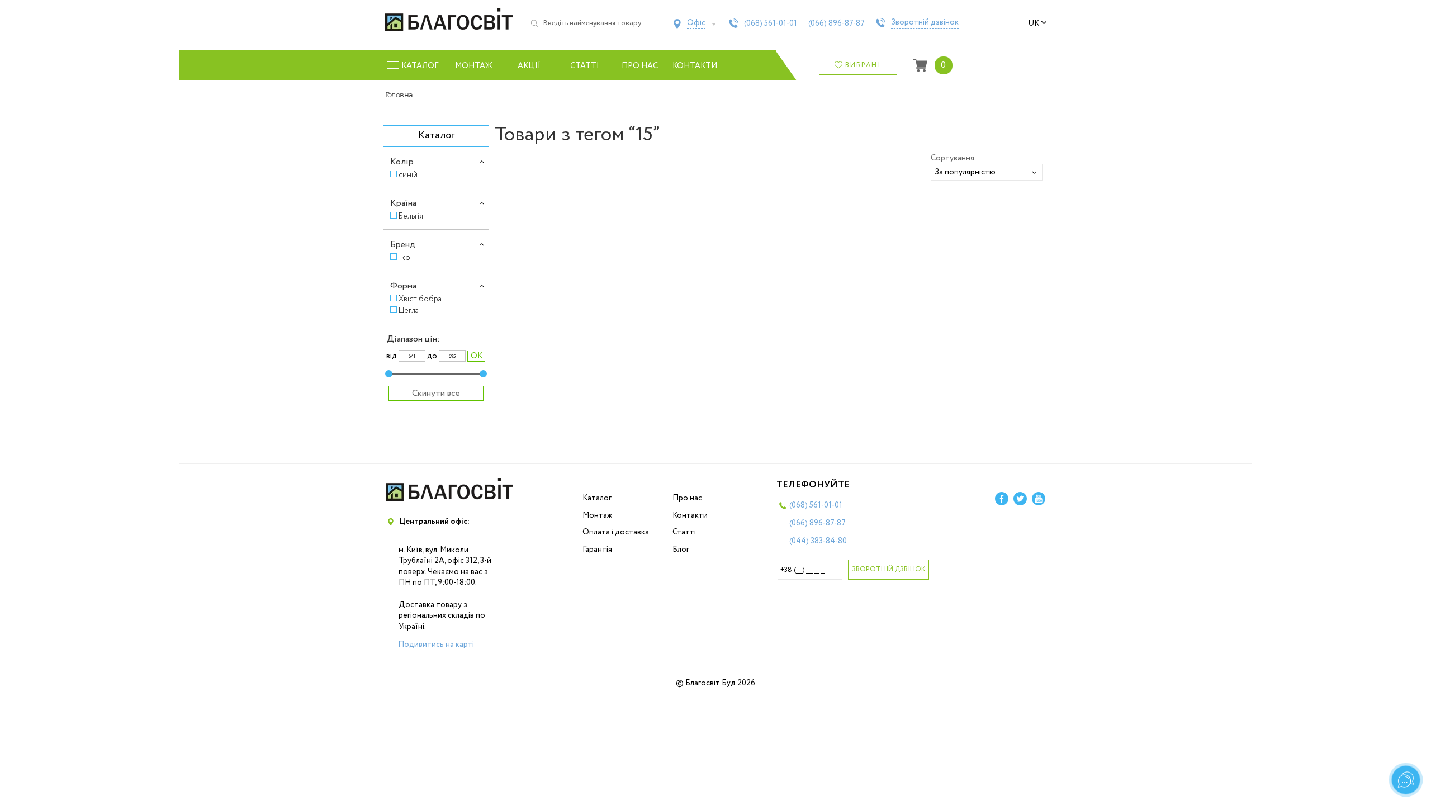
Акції (529, 66)
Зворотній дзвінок (925, 23)
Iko (404, 257)
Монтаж (473, 66)
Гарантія (597, 549)
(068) (770, 23)
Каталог (597, 498)
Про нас (640, 66)
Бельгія (411, 216)
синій (408, 175)
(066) (836, 23)
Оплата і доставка (615, 532)
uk (1033, 23)
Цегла (409, 310)
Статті (584, 66)
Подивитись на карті (436, 644)
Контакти (695, 66)
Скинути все (436, 393)
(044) (818, 541)
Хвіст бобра (420, 299)
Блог (680, 549)
